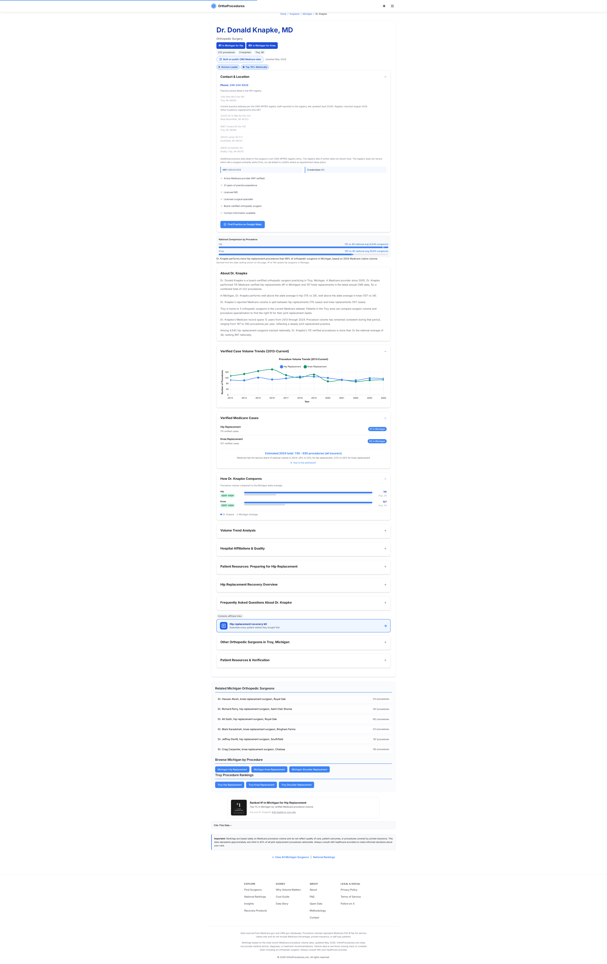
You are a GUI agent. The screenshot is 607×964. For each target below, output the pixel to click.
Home (283, 13)
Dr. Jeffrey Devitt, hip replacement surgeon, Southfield (250, 739)
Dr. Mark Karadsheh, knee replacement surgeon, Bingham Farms (257, 729)
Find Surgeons (253, 889)
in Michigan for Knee (262, 45)
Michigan (307, 13)
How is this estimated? (304, 462)
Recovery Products (255, 910)
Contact (314, 917)
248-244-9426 (239, 85)
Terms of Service (351, 896)
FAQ (312, 896)
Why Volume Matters (288, 889)
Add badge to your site (284, 812)
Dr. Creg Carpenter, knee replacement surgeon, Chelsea (251, 749)
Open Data (316, 903)
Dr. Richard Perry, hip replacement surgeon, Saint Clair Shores (255, 709)
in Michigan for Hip (231, 45)
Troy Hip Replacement (230, 784)
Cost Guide (282, 896)
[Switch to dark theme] (384, 6)
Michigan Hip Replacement (232, 769)
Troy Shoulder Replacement (296, 784)
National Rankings (324, 857)
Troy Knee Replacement (261, 784)
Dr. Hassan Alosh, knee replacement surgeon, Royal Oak (252, 699)
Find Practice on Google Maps (245, 224)
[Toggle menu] (392, 6)
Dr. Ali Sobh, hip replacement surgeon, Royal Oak (247, 719)
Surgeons (294, 13)
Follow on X (348, 903)
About (313, 889)
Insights (249, 903)
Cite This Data (222, 825)
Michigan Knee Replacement (269, 769)
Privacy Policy (349, 889)
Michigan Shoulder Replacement (309, 769)
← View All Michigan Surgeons (290, 857)
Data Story (282, 903)
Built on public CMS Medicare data (242, 59)
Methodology (318, 910)
